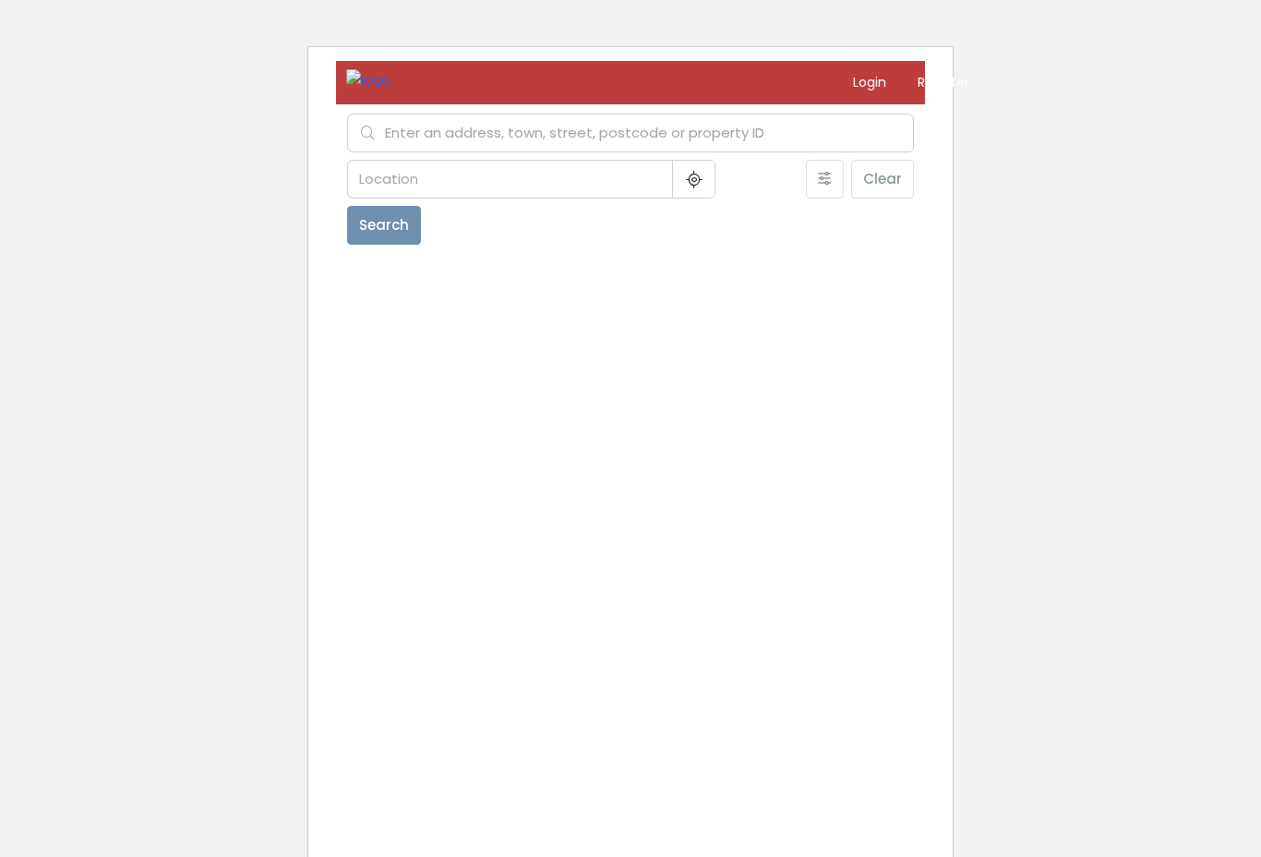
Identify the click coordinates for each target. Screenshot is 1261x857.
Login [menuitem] (871, 82)
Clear (882, 178)
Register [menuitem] (943, 82)
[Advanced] (825, 179)
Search (384, 225)
